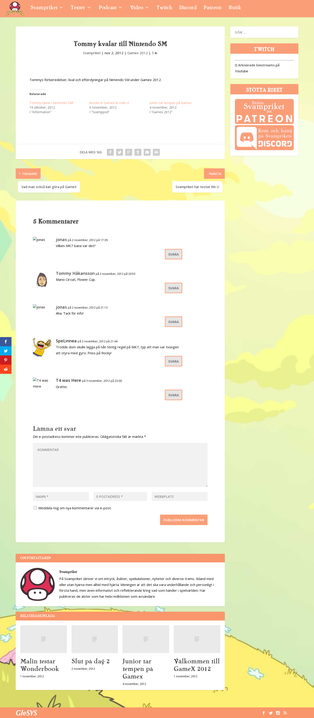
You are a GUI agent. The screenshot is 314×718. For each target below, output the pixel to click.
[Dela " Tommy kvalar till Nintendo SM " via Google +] (128, 152)
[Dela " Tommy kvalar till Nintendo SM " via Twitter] (119, 152)
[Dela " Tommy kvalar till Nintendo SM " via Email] (147, 152)
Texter (78, 8)
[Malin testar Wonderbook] (43, 639)
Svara (173, 254)
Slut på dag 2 (90, 661)
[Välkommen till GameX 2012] (197, 639)
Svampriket (44, 8)
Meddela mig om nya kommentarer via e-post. (74, 508)
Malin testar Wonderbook (39, 665)
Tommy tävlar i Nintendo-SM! (51, 103)
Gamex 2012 (137, 53)
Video (136, 8)
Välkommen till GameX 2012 (197, 665)
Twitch (164, 8)
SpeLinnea (66, 341)
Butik (234, 8)
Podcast (107, 8)
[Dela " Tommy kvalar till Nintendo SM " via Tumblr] (138, 152)
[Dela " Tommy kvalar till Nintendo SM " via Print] (156, 152)
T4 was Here (68, 380)
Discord (188, 8)
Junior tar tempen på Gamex (170, 103)
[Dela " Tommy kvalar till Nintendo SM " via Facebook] (110, 152)
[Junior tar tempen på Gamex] (146, 639)
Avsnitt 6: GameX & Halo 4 (109, 103)
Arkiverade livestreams (255, 65)
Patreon (212, 8)
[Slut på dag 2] (94, 639)
